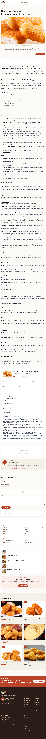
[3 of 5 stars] (6, 486)
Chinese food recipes (28, 708)
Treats (27, 693)
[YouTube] (8, 703)
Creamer (38, 696)
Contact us (26, 722)
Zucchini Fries (5, 202)
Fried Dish (28, 700)
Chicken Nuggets (36, 225)
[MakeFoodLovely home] (3, 2)
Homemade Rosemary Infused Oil (7, 724)
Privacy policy (27, 730)
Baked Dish (38, 693)
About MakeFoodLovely (10, 699)
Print (33, 54)
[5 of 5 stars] (11, 486)
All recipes (26, 717)
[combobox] (29, 2)
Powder (27, 706)
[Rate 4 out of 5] (25, 453)
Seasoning (28, 702)
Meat (6, 6)
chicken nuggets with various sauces (35, 244)
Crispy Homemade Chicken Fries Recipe (9, 721)
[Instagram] (5, 703)
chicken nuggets (7, 138)
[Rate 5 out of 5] (28, 453)
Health (37, 704)
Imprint (25, 728)
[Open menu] (43, 2)
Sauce (27, 696)
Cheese (27, 698)
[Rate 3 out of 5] (23, 453)
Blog (25, 719)
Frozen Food (28, 710)
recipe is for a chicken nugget (8, 216)
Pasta (27, 704)
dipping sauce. (6, 152)
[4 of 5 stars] (9, 486)
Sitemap (25, 726)
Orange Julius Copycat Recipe (7, 717)
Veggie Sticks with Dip (7, 189)
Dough (37, 702)
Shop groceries (39, 681)
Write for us (26, 724)
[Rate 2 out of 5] (21, 453)
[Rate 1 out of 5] (18, 453)
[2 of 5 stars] (4, 486)
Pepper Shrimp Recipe (5, 722)
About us (26, 721)
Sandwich (38, 700)
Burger (37, 698)
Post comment (6, 507)
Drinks (27, 694)
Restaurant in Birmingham (39, 711)
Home (2, 6)
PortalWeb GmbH (16, 468)
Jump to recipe (39, 54)
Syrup (37, 707)
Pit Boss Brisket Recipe (5, 719)
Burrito (37, 706)
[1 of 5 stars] (2, 486)
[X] (11, 703)
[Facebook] (2, 703)
